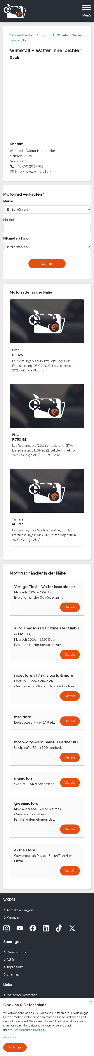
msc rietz (22, 716)
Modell (9, 220)
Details (69, 607)
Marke (8, 201)
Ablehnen (9, 1037)
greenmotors (26, 803)
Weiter (47, 263)
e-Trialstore (24, 850)
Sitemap (13, 974)
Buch (46, 35)
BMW (15, 435)
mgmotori (23, 778)
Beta (15, 350)
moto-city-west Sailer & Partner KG (46, 742)
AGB (10, 959)
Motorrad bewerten (22, 995)
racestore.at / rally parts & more (43, 675)
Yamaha (17, 519)
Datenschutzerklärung (28, 1029)
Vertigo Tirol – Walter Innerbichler (44, 586)
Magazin (13, 917)
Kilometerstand (16, 238)
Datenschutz (16, 952)
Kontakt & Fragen (20, 910)
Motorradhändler (22, 35)
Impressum (15, 967)
